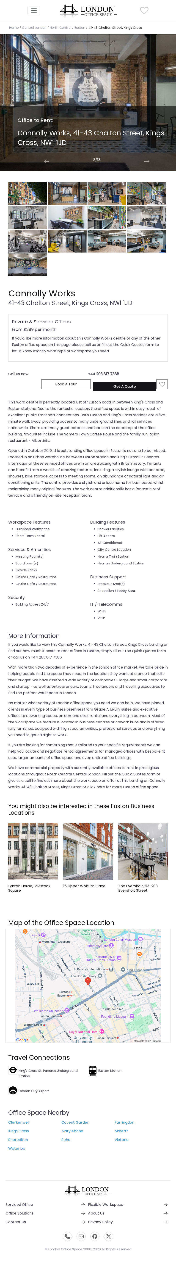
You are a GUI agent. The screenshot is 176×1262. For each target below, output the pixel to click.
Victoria (122, 1139)
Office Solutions (19, 1213)
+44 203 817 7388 (103, 374)
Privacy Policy (100, 1222)
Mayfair (121, 1131)
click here (96, 787)
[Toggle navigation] (34, 10)
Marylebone (72, 1131)
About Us (96, 1213)
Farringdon (124, 1122)
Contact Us (16, 1222)
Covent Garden (75, 1122)
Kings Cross (18, 1131)
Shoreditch (18, 1139)
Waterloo (16, 1148)
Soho (65, 1139)
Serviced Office (19, 1204)
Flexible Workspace (105, 1204)
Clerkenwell (19, 1122)
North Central (60, 27)
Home (14, 27)
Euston (79, 27)
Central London (34, 27)
